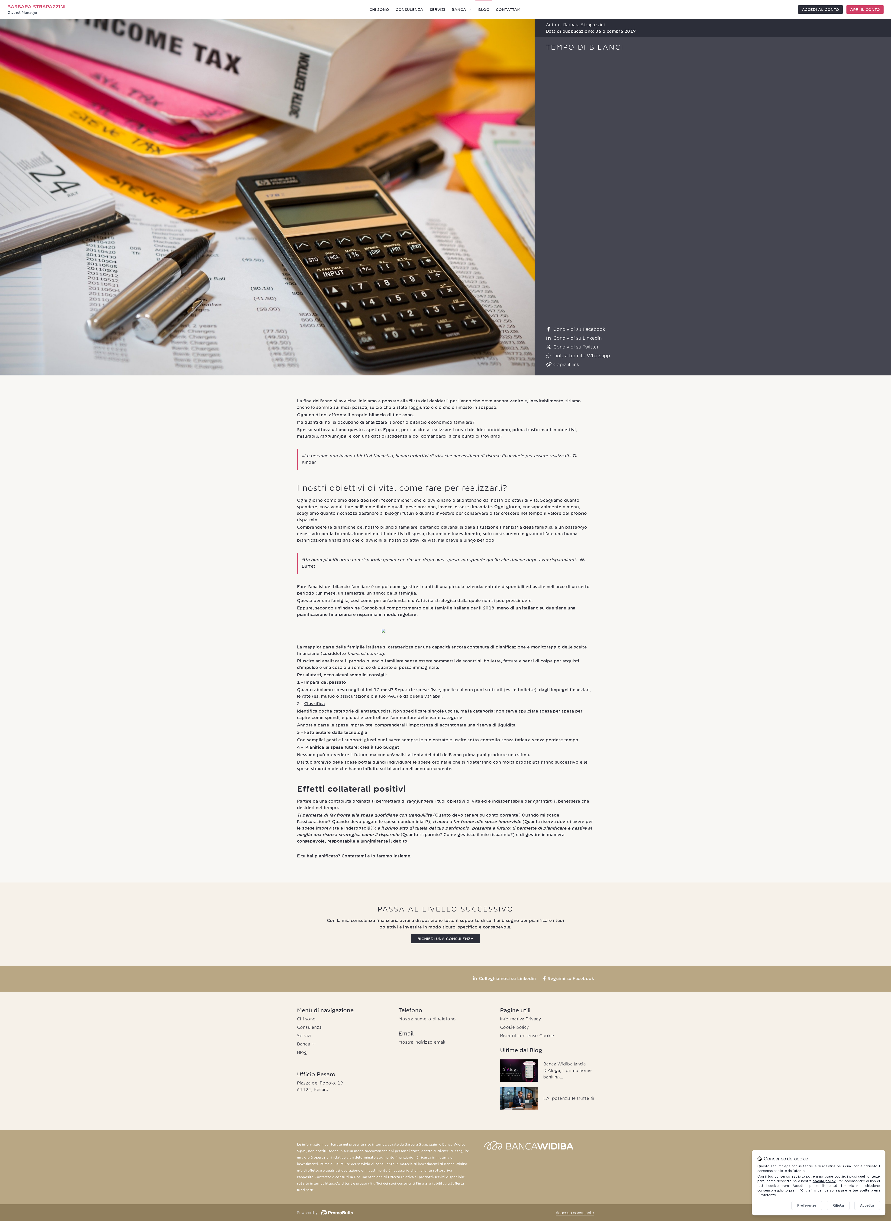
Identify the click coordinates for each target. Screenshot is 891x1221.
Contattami (509, 9)
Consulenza (409, 9)
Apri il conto (865, 9)
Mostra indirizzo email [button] (421, 1042)
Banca (459, 9)
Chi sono (379, 9)
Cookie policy (514, 1027)
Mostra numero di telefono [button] (427, 1018)
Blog (483, 9)
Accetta (867, 1205)
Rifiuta (838, 1205)
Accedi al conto (820, 9)
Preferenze (806, 1205)
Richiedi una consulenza (445, 938)
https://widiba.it (338, 1183)
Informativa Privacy (520, 1018)
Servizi (437, 9)
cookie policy (824, 1181)
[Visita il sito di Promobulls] (335, 1212)
